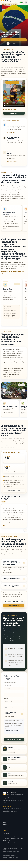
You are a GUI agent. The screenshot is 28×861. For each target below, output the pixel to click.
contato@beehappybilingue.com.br (11, 836)
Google (4, 525)
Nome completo (7, 685)
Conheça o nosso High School (14, 39)
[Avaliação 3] (9, 530)
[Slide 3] (16, 43)
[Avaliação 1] (2, 530)
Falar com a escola (14, 113)
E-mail (5, 692)
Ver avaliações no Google (14, 490)
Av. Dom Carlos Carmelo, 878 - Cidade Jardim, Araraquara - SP (13, 839)
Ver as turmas (10, 147)
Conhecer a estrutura (12, 161)
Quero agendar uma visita (14, 739)
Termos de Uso (16, 851)
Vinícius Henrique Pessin (14, 857)
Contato (5, 826)
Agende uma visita (14, 605)
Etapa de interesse (8, 704)
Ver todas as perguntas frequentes (14, 601)
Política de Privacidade (17, 732)
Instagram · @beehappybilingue (10, 842)
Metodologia (6, 820)
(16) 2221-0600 (6, 833)
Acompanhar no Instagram (9, 109)
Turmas (4, 822)
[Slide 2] (14, 43)
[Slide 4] (19, 43)
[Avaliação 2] (6, 530)
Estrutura (5, 824)
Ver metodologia (11, 132)
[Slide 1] (11, 43)
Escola (4, 818)
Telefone (6, 698)
